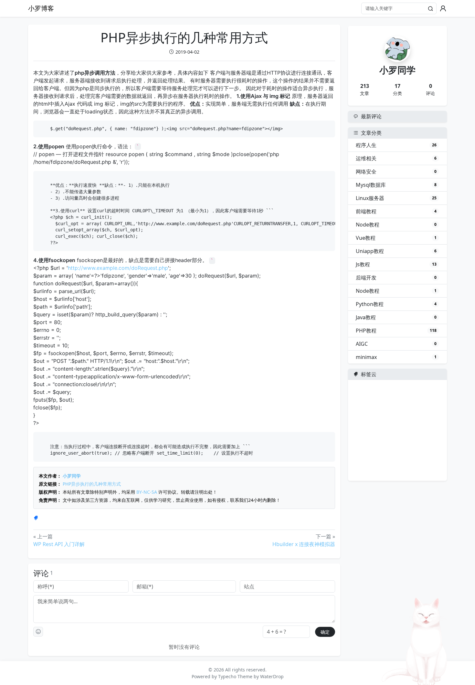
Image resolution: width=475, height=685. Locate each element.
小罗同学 (72, 476)
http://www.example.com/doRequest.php (118, 268)
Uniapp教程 (396, 251)
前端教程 (396, 211)
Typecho (227, 676)
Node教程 (396, 224)
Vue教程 (396, 237)
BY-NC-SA (146, 492)
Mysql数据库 (396, 184)
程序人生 (396, 145)
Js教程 (396, 264)
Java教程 (396, 317)
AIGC (396, 343)
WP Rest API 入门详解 (59, 544)
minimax (396, 357)
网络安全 (396, 171)
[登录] (443, 8)
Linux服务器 (396, 198)
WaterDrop (272, 676)
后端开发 (396, 277)
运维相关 (396, 158)
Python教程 (396, 304)
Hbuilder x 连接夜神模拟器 (303, 544)
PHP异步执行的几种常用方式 (92, 484)
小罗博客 (41, 8)
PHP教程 (396, 330)
